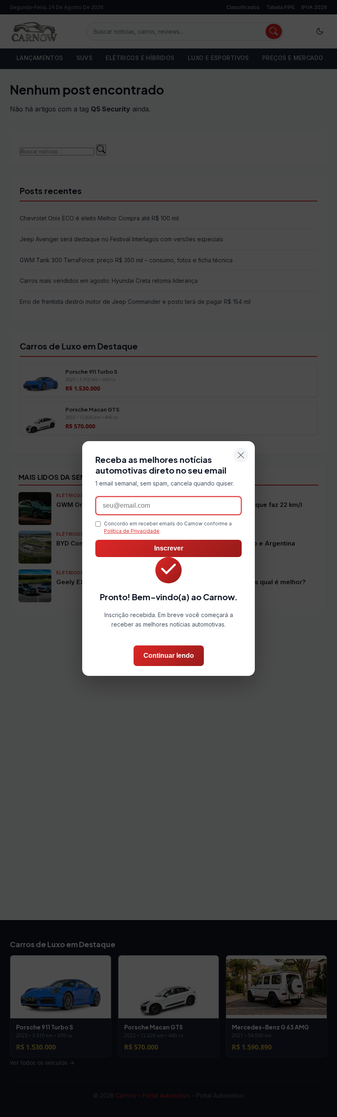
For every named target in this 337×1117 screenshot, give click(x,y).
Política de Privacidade (131, 531)
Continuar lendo (168, 655)
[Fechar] (240, 455)
